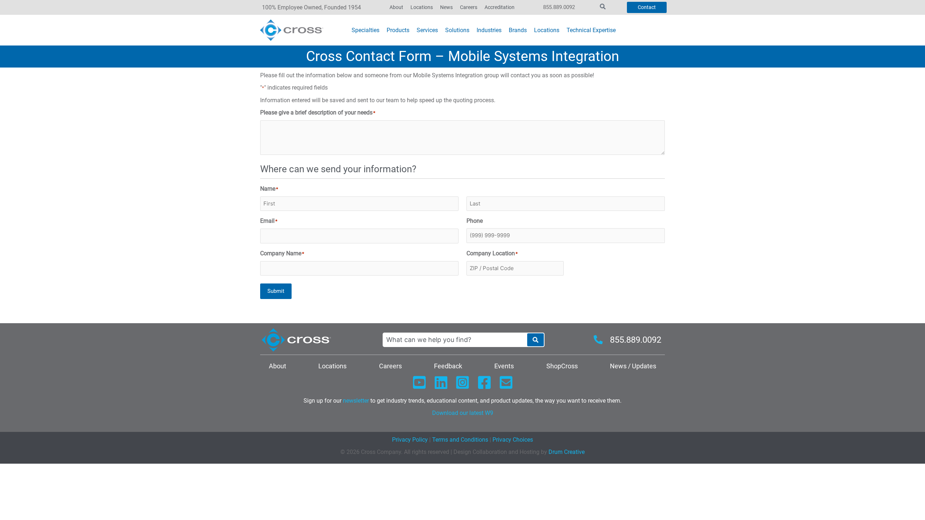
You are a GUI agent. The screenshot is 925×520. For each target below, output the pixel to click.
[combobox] (454, 340)
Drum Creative (566, 451)
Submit (275, 291)
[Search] (535, 340)
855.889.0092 (559, 7)
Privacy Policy (410, 439)
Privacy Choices (512, 439)
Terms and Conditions (459, 439)
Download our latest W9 (462, 413)
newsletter (356, 400)
